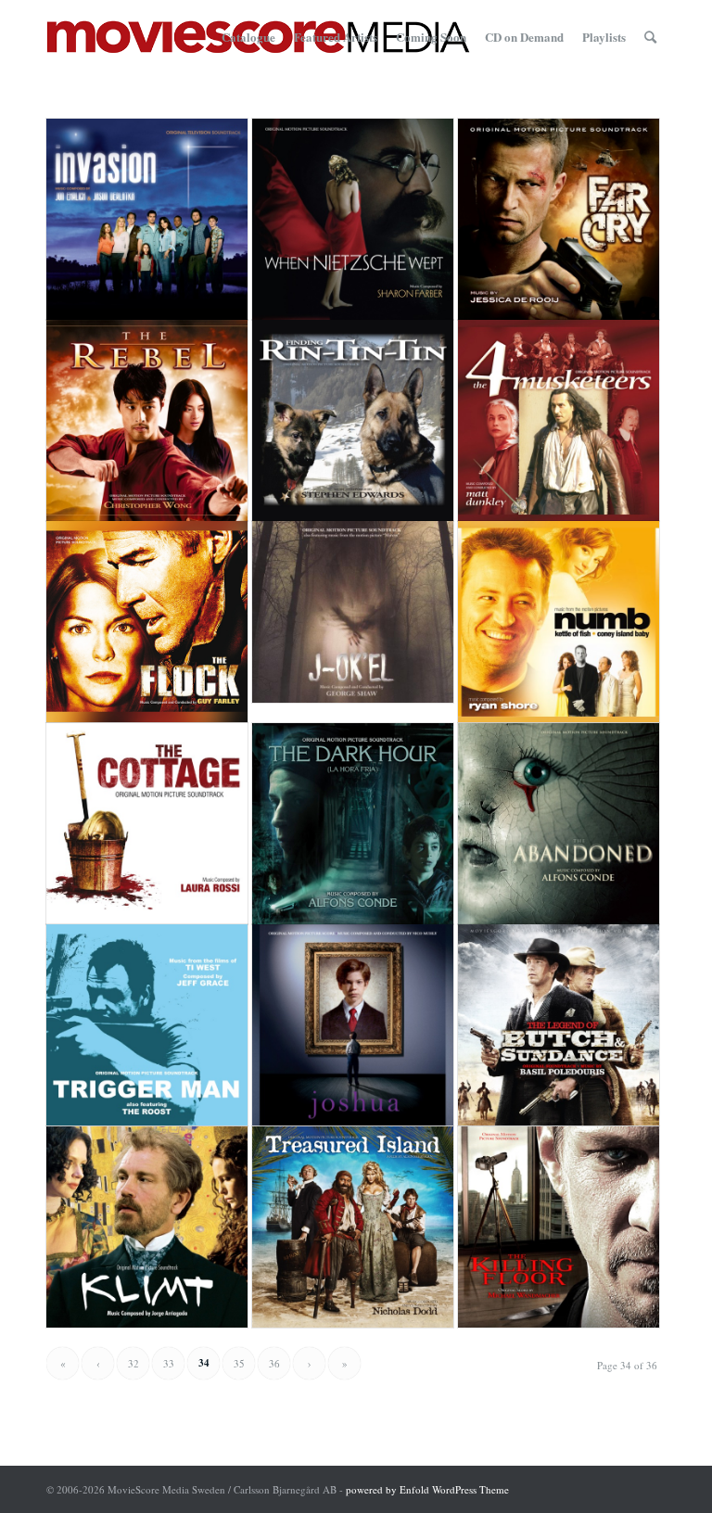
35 (239, 1363)
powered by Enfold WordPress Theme (427, 1489)
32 (133, 1363)
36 (274, 1363)
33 (168, 1363)
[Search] (650, 37)
